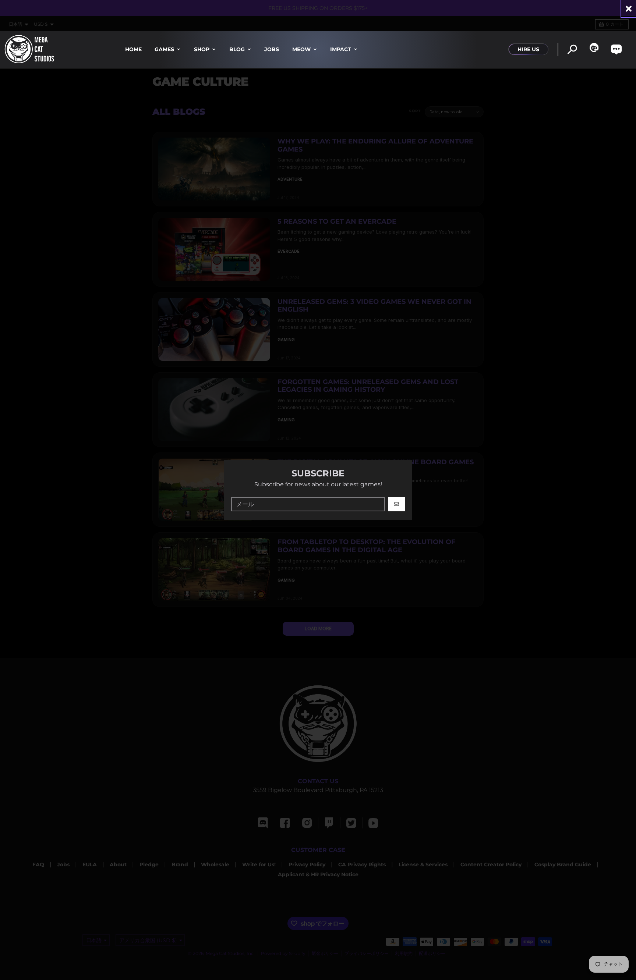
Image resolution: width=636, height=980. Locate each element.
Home (133, 49)
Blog (237, 49)
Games (164, 49)
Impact (340, 49)
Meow (301, 49)
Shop (201, 49)
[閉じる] (628, 8)
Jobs (271, 49)
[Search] (572, 49)
